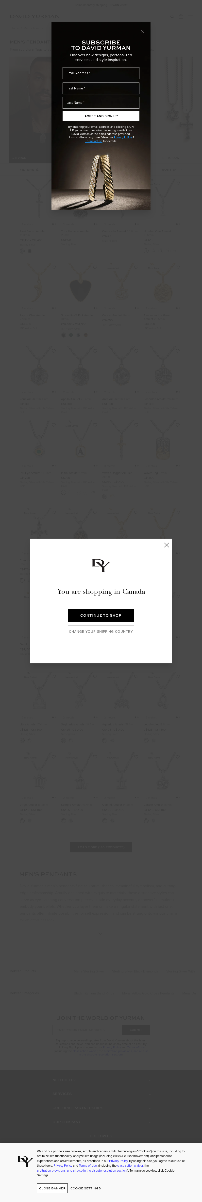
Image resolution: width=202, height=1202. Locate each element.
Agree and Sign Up (101, 116)
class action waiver (130, 1165)
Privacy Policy (123, 137)
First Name (75, 88)
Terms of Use (93, 141)
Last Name (75, 102)
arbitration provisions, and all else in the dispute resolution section (82, 1170)
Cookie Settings (85, 1188)
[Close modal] (142, 31)
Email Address (77, 73)
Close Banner (52, 1188)
